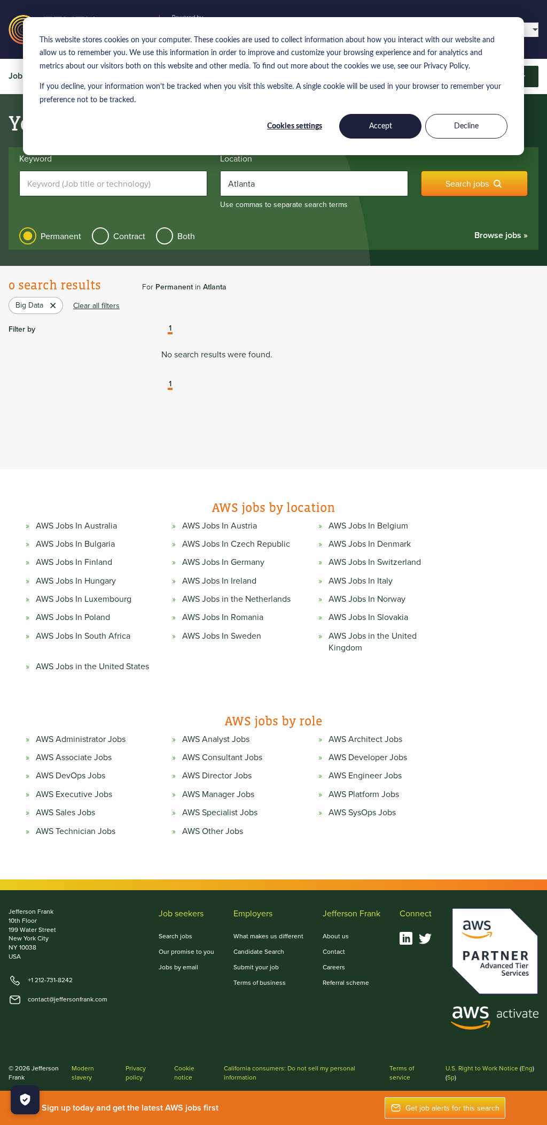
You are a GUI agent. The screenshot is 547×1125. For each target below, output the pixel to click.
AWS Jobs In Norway (367, 598)
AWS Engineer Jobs (365, 775)
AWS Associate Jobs (74, 757)
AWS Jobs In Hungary (76, 580)
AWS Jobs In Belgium (368, 525)
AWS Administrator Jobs (81, 739)
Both (186, 236)
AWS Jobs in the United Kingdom (373, 641)
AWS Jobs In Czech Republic (236, 543)
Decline (466, 126)
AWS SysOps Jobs (362, 812)
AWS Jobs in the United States (92, 666)
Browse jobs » (501, 235)
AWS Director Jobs (217, 775)
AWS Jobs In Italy (361, 580)
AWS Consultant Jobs (222, 757)
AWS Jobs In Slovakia (368, 617)
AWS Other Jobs (212, 831)
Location (236, 158)
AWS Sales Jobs (65, 812)
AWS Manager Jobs (218, 794)
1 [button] (170, 328)
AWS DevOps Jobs (70, 775)
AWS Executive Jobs (74, 794)
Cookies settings (294, 126)
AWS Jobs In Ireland (219, 580)
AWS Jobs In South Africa (83, 635)
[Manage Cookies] (25, 1099)
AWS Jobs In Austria (219, 525)
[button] (162, 329)
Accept (380, 126)
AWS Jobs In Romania (222, 617)
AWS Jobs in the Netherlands (236, 598)
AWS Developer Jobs (368, 757)
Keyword (35, 158)
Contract (129, 236)
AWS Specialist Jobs (219, 812)
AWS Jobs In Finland (74, 562)
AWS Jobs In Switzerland (375, 562)
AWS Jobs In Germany (223, 562)
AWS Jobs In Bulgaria (75, 543)
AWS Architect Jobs (365, 739)
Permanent (61, 236)
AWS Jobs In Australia (76, 525)
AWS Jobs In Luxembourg (83, 598)
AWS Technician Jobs (75, 831)
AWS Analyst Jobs (215, 739)
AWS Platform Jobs (364, 794)
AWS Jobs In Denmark (370, 543)
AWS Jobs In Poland (73, 617)
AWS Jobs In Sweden (221, 635)
